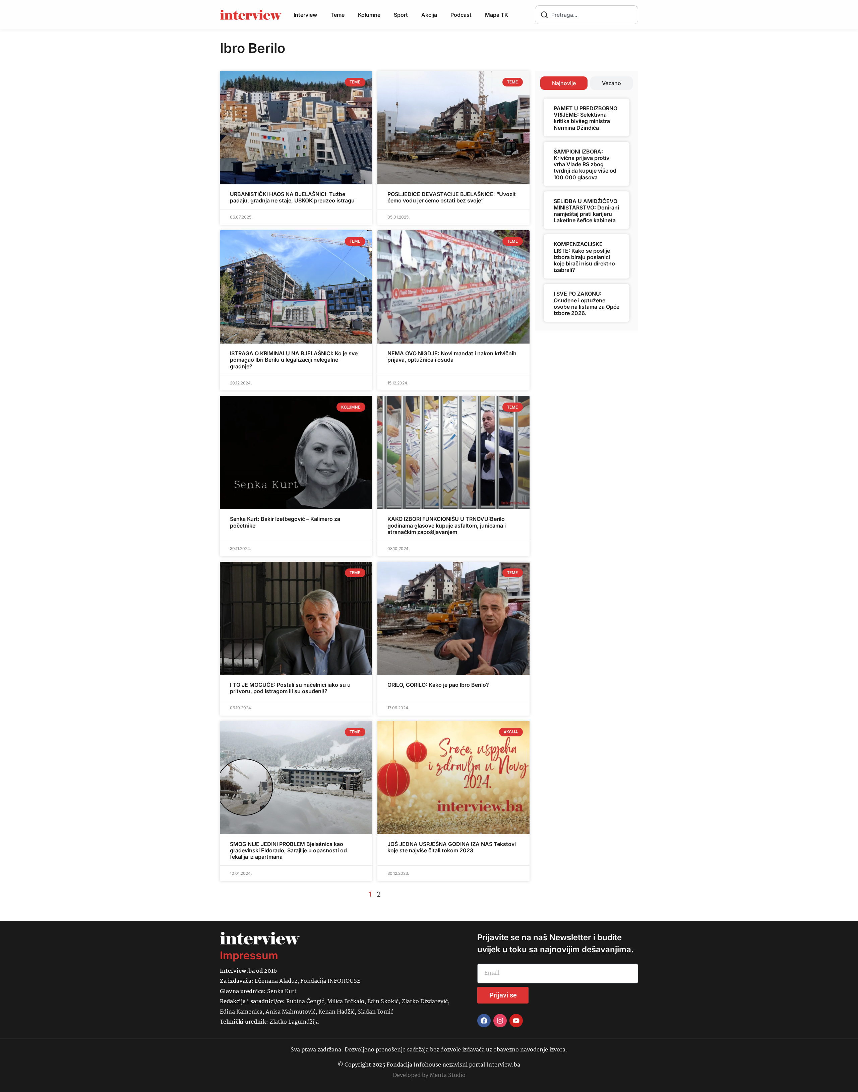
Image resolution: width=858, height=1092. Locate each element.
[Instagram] (500, 1020)
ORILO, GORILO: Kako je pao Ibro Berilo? (438, 684)
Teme (337, 14)
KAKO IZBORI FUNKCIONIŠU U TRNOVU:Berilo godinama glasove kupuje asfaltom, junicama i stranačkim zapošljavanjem (446, 525)
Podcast (461, 14)
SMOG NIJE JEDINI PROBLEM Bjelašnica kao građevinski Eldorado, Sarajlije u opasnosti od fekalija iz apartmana (288, 850)
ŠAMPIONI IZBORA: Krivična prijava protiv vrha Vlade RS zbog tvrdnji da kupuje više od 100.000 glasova (585, 164)
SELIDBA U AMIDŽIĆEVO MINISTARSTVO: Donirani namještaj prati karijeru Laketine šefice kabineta (586, 211)
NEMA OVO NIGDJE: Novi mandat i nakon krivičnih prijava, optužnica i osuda (451, 356)
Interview (305, 14)
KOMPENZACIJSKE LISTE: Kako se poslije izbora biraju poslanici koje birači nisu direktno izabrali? (584, 257)
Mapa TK (496, 14)
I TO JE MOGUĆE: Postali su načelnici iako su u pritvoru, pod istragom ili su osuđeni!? (290, 687)
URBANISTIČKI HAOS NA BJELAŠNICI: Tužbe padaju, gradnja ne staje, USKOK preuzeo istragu (292, 197)
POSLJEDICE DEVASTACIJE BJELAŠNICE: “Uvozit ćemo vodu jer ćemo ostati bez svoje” (451, 197)
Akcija (429, 14)
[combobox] (586, 14)
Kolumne (369, 14)
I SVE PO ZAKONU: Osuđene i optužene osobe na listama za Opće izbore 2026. (586, 303)
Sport (401, 14)
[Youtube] (516, 1020)
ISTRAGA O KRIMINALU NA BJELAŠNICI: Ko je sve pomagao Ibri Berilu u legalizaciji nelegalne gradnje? (294, 359)
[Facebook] (484, 1020)
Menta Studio (448, 1075)
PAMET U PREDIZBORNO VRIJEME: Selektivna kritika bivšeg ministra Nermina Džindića (585, 118)
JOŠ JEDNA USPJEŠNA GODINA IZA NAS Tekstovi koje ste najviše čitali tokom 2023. (451, 847)
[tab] (564, 83)
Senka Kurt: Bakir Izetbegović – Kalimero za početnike (285, 522)
